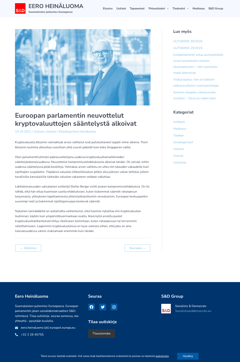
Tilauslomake (101, 333)
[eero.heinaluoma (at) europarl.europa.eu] (45, 327)
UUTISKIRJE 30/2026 (187, 41)
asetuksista (162, 356)
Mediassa (199, 8)
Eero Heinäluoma (55, 6)
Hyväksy (188, 356)
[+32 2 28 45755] (29, 334)
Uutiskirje (179, 162)
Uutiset (121, 8)
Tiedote (178, 135)
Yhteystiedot (156, 8)
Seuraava (137, 248)
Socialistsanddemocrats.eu (193, 311)
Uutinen (51, 131)
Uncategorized (183, 142)
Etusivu (108, 8)
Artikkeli (179, 122)
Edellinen (28, 248)
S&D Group (215, 8)
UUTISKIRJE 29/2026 (187, 48)
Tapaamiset (137, 8)
